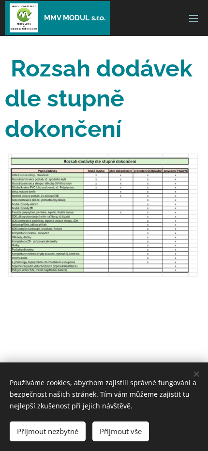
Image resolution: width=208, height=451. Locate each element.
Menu (193, 18)
